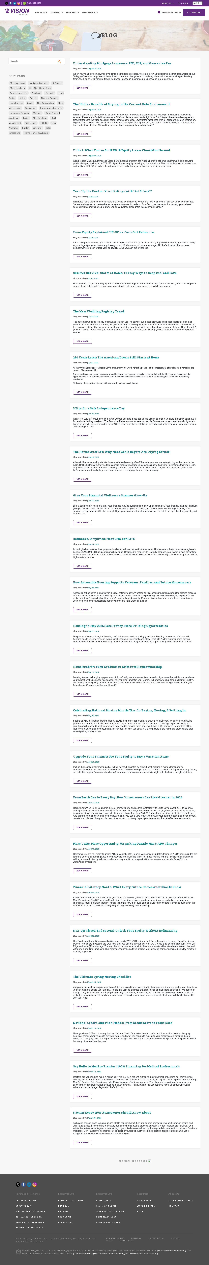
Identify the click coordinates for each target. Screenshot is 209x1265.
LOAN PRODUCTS (90, 12)
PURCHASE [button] (40, 12)
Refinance (57, 83)
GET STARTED (194, 12)
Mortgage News (17, 83)
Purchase (49, 93)
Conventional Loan (18, 93)
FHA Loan (36, 93)
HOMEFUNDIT (103, 1200)
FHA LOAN (64, 1206)
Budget (33, 98)
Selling (22, 98)
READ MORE (82, 88)
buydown (37, 128)
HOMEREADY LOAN (106, 1217)
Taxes (25, 118)
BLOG (140, 1211)
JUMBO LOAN (65, 1222)
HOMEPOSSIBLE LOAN (108, 1222)
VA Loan (37, 113)
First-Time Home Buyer (40, 88)
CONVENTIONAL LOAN (70, 1200)
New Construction (45, 103)
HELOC (44, 123)
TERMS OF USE (127, 1241)
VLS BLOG (183, 3)
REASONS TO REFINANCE (29, 1227)
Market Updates (17, 88)
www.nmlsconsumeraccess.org (172, 1250)
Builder (25, 128)
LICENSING (136, 1238)
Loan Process (16, 103)
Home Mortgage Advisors (36, 133)
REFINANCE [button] (55, 12)
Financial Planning (49, 98)
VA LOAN (63, 1211)
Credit (30, 103)
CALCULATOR (144, 1200)
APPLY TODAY (23, 1206)
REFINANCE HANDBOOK (29, 1217)
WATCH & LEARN (146, 1206)
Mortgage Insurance (38, 83)
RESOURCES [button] (71, 12)
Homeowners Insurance (51, 108)
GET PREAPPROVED (26, 1200)
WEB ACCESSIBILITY (115, 1238)
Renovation (30, 108)
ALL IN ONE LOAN (106, 1206)
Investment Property (19, 113)
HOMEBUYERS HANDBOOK (30, 1222)
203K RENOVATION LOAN (110, 1211)
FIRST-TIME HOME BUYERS (30, 1211)
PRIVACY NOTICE (157, 1238)
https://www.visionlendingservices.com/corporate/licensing (98, 1253)
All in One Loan (40, 118)
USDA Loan (30, 123)
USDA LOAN (64, 1217)
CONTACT (173, 1206)
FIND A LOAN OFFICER (180, 1200)
